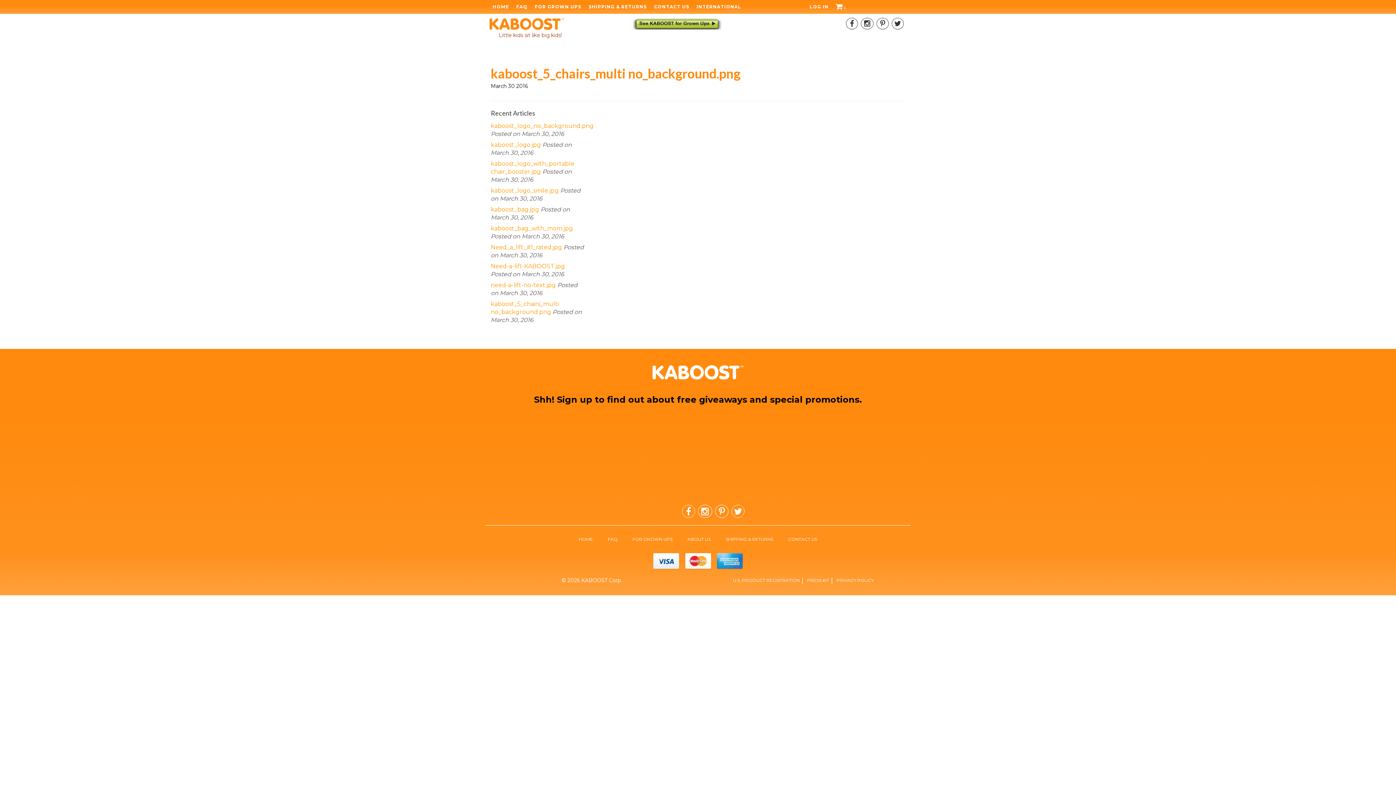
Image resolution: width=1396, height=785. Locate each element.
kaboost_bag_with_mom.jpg (532, 228)
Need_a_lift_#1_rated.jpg (526, 247)
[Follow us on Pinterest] (882, 23)
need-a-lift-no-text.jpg (523, 285)
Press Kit (818, 580)
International (719, 7)
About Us (699, 539)
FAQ (521, 7)
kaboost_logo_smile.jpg (525, 190)
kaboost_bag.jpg (515, 209)
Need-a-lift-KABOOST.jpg (528, 266)
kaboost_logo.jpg (516, 144)
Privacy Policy (855, 580)
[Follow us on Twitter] (898, 23)
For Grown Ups (558, 7)
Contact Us (671, 7)
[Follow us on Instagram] (867, 23)
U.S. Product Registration (766, 580)
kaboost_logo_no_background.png (542, 125)
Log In (819, 7)
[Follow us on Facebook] (852, 23)
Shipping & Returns (618, 7)
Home (501, 7)
